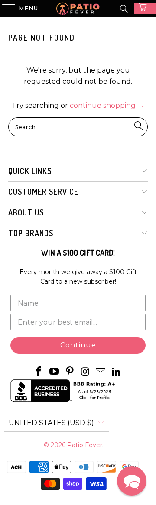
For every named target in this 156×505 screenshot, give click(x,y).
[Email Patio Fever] (100, 372)
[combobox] (78, 126)
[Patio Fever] (78, 8)
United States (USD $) (51, 423)
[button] (131, 481)
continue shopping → (107, 105)
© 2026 (55, 445)
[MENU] (5, 8)
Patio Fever (84, 445)
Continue (78, 345)
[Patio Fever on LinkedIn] (116, 372)
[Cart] (145, 8)
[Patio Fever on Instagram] (85, 372)
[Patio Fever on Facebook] (39, 372)
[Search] (124, 8)
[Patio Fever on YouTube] (54, 372)
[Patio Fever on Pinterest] (69, 372)
